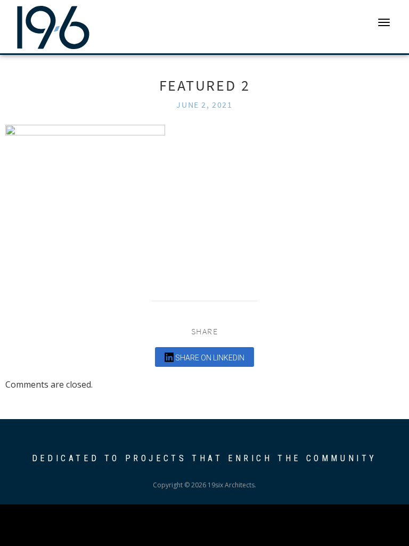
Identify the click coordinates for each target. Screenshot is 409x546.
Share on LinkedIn (209, 358)
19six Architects (53, 27)
